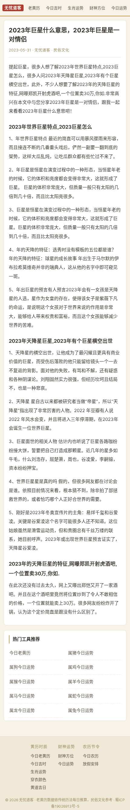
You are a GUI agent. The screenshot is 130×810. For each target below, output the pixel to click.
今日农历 (91, 755)
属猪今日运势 (80, 652)
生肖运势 (75, 7)
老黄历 (34, 7)
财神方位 (97, 7)
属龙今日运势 (22, 710)
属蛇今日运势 (80, 695)
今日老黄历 (20, 652)
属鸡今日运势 (80, 666)
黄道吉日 (38, 787)
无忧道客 (13, 7)
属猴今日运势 (22, 681)
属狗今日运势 (22, 666)
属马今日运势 (22, 695)
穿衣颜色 (38, 779)
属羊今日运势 (80, 681)
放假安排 (91, 763)
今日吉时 (54, 7)
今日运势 (119, 7)
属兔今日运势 (80, 710)
